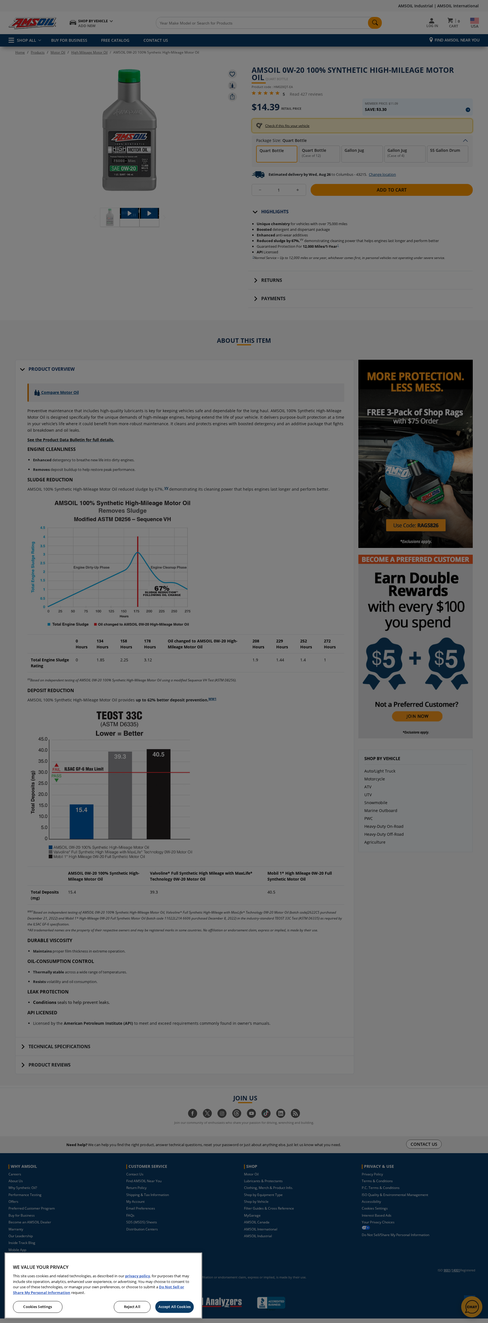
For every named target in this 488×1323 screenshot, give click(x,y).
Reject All (132, 1306)
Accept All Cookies (174, 1306)
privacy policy (137, 1275)
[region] (103, 1285)
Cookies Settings (37, 1306)
